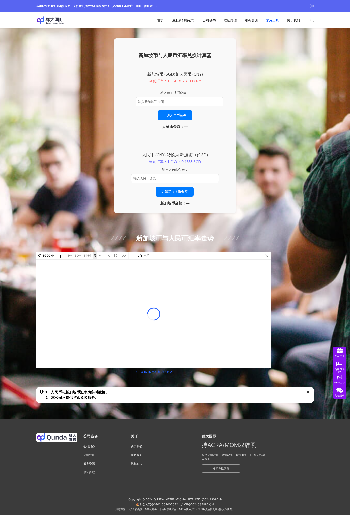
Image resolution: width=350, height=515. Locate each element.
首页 (160, 20)
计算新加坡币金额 (175, 191)
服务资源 (251, 20)
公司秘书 (209, 20)
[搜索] (312, 20)
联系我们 (136, 455)
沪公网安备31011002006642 (158, 504)
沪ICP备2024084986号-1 (197, 504)
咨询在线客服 (220, 468)
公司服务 (89, 446)
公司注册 (89, 455)
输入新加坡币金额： (175, 93)
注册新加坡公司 (183, 20)
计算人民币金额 (175, 115)
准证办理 (230, 20)
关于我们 (293, 20)
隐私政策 (136, 463)
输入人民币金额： (175, 169)
